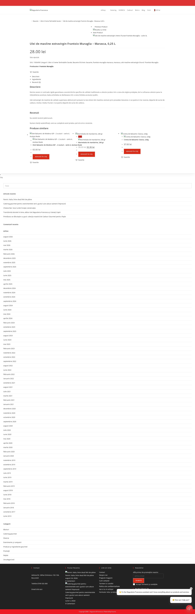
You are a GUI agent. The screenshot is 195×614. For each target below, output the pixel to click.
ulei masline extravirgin (130, 62)
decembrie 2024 (9, 288)
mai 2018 (6, 499)
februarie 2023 (9, 348)
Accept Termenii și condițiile (146, 584)
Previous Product (101, 27)
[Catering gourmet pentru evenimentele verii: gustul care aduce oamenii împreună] (80, 586)
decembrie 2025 (9, 258)
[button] (34, 72)
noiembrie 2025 (9, 262)
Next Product (98, 33)
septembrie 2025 (9, 267)
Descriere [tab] (35, 76)
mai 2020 (6, 439)
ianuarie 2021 (8, 404)
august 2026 (8, 237)
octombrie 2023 (9, 327)
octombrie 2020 (9, 417)
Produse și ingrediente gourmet (15, 547)
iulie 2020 (7, 430)
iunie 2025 (7, 275)
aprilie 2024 (7, 318)
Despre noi (103, 575)
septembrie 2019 (9, 469)
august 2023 (8, 335)
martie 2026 (7, 249)
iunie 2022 (7, 370)
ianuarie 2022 (8, 378)
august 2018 (8, 490)
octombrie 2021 (9, 383)
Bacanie (76, 62)
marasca (117, 62)
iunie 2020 (7, 434)
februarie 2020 (9, 452)
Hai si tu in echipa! (106, 589)
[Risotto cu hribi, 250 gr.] (99, 29)
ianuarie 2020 (8, 456)
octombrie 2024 (9, 297)
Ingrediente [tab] (36, 79)
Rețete (5, 555)
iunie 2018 (7, 495)
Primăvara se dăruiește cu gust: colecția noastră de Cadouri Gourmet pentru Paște (34, 216)
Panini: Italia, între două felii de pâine (79, 575)
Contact (102, 572)
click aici (39, 589)
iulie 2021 (7, 391)
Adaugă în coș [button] (41, 157)
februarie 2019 (9, 486)
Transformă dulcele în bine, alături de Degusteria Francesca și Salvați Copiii (32, 212)
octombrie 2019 (9, 464)
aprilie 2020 (7, 443)
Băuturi (6, 529)
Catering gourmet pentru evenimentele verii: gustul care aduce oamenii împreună (80, 595)
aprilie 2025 (7, 284)
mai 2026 (6, 245)
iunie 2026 (7, 241)
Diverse (6, 538)
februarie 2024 (9, 323)
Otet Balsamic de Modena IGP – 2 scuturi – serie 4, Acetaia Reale (57, 145)
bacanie (89, 62)
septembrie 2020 (9, 421)
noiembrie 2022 (9, 353)
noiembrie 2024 (9, 292)
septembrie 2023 (9, 331)
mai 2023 (6, 344)
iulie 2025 (7, 271)
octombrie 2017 (9, 512)
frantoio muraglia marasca (103, 62)
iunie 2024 (7, 310)
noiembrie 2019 (9, 460)
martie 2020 (7, 447)
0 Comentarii (70, 581)
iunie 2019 (7, 477)
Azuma (113, 612)
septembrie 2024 (9, 301)
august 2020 (8, 426)
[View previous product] (93, 27)
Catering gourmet (10, 534)
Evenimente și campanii (12, 542)
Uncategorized (8, 559)
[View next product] (103, 33)
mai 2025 (6, 280)
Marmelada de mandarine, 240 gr (91, 142)
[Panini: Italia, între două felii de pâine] (80, 572)
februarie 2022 (9, 374)
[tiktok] (133, 604)
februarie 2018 (9, 503)
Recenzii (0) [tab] (36, 82)
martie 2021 (7, 396)
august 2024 (8, 305)
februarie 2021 (9, 400)
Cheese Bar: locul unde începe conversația (19, 208)
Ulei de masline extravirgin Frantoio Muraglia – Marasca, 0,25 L (83, 21)
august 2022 (8, 366)
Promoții (6, 551)
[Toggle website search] (163, 10)
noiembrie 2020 (9, 413)
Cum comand (104, 581)
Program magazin (106, 578)
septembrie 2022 (9, 361)
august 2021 (8, 387)
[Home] (30, 21)
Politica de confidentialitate (109, 586)
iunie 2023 (7, 340)
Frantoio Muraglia (151, 62)
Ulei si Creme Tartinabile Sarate (60, 62)
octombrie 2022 (9, 357)
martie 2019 (7, 482)
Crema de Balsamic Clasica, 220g (136, 140)
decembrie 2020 (9, 409)
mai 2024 (6, 314)
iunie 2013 (7, 516)
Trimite (138, 580)
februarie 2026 (9, 254)
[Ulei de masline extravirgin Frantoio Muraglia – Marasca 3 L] (120, 35)
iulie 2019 (7, 473)
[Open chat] (189, 608)
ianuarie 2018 (8, 507)
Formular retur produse (108, 592)
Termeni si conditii (106, 583)
